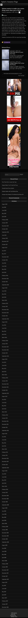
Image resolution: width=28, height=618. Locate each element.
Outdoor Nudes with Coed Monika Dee (10, 191)
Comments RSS (13, 615)
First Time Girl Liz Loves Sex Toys (9, 182)
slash (19, 50)
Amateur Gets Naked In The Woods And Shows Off (12, 194)
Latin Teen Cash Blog (21, 37)
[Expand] (1, 5)
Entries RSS (13, 614)
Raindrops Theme (14, 616)
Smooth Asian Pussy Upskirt (8, 188)
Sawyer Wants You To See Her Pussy (10, 185)
